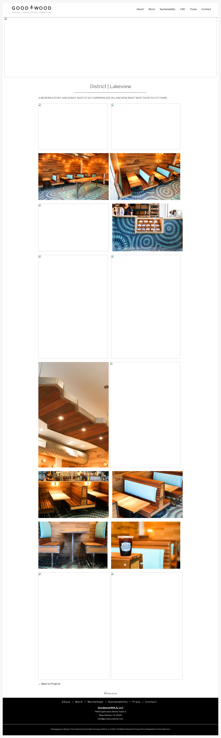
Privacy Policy (139, 729)
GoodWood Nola (31, 9)
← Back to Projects (49, 683)
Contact (206, 9)
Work (152, 9)
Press (193, 9)
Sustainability (167, 9)
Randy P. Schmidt (71, 729)
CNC (182, 9)
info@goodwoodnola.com (110, 719)
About (140, 9)
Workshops (95, 701)
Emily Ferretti (87, 729)
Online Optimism (163, 729)
